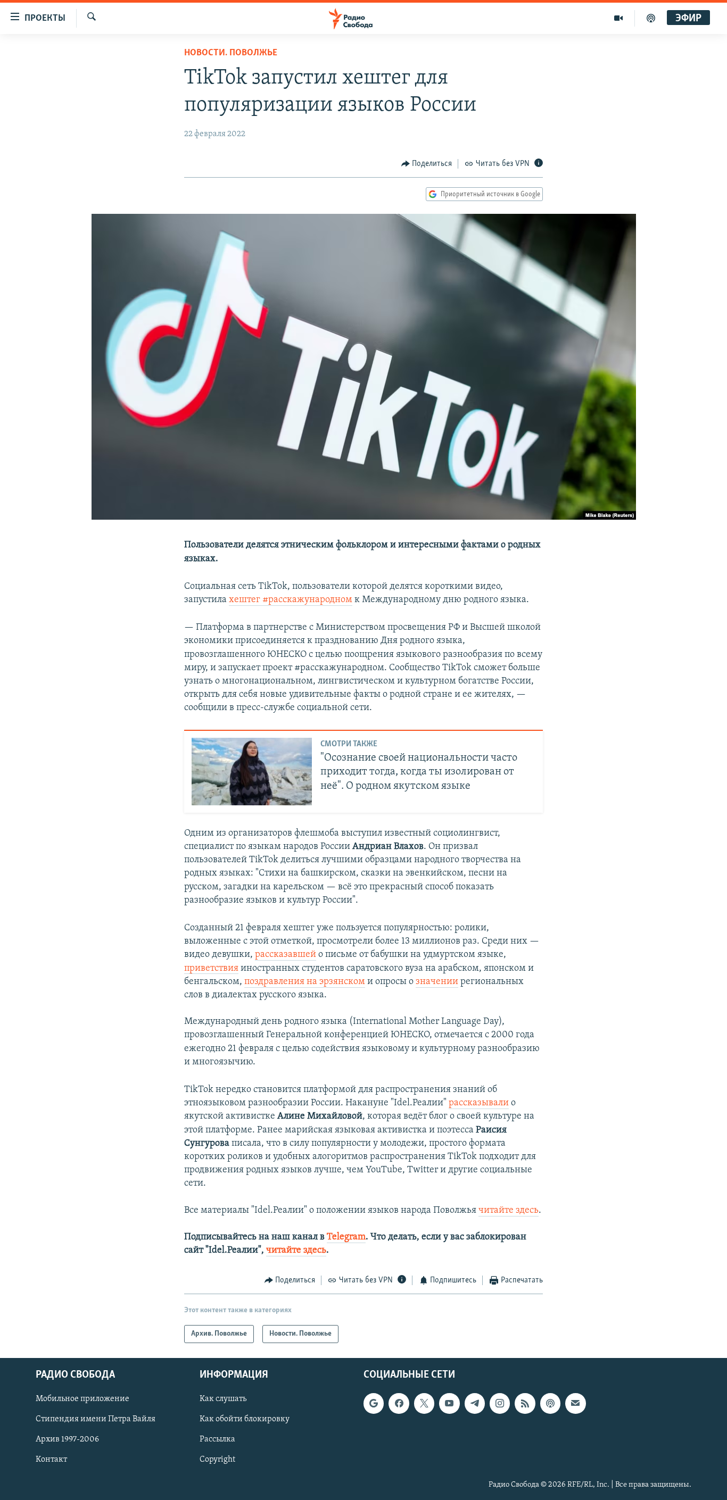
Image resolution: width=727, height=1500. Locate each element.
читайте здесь (508, 1210)
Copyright (217, 1459)
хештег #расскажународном (290, 600)
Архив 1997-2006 (67, 1439)
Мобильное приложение (82, 1399)
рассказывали (479, 1103)
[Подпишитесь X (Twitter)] (424, 1403)
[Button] (426, 164)
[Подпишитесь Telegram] (475, 1403)
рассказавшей (285, 955)
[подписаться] (575, 1403)
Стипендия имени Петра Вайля (95, 1419)
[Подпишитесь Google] (373, 1403)
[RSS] (525, 1403)
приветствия (211, 968)
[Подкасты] (550, 1403)
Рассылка (217, 1439)
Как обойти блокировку (245, 1419)
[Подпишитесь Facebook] (399, 1403)
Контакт (51, 1459)
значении (437, 982)
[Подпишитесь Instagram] (500, 1403)
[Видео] (618, 18)
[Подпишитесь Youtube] (449, 1403)
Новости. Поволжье (230, 53)
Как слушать (223, 1399)
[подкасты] (651, 18)
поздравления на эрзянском (304, 982)
